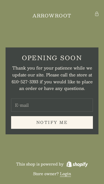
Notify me (52, 122)
